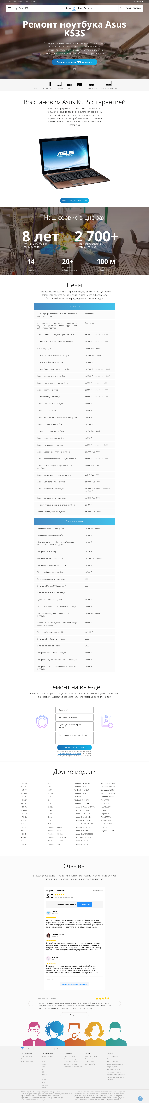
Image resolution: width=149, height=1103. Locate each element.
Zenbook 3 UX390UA (81, 810)
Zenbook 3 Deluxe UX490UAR (84, 807)
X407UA (24, 807)
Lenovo (44, 1075)
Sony (43, 1077)
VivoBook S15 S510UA (82, 787)
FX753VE (24, 827)
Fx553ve (24, 814)
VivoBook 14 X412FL (81, 797)
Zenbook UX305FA (81, 844)
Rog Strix (104, 827)
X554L (50, 810)
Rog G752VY (105, 803)
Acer (43, 1061)
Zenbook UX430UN (108, 797)
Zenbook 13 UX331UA (82, 814)
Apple (44, 1064)
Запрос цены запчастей (71, 1061)
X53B (49, 820)
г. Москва (137, 1)
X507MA (24, 790)
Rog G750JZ (105, 800)
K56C (49, 797)
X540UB (24, 810)
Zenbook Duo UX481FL (82, 817)
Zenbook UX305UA (108, 783)
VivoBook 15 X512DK (81, 800)
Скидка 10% (24, 8)
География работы (112, 1067)
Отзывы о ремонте (112, 1059)
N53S (49, 787)
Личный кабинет (30, 1)
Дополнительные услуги (50, 1059)
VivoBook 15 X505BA (55, 827)
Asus (43, 1067)
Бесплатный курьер (70, 1059)
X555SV (50, 807)
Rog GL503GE (106, 814)
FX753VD (24, 787)
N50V (49, 790)
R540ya (23, 837)
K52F (49, 803)
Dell (43, 1082)
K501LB (23, 844)
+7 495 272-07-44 (132, 8)
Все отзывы (74, 1015)
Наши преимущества (113, 1061)
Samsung (45, 1085)
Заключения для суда (70, 1064)
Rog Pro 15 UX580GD (108, 824)
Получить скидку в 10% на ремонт (74, 62)
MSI (43, 1069)
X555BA (23, 841)
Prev (30, 1003)
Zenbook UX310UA (108, 787)
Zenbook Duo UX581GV (82, 820)
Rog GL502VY (105, 810)
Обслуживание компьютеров (73, 1067)
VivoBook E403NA (54, 844)
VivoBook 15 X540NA (55, 834)
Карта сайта (24, 1098)
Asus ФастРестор (74, 8)
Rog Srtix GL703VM (107, 831)
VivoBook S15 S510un (55, 841)
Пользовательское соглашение (69, 753)
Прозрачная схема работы (115, 1064)
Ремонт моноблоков (27, 1061)
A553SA (50, 783)
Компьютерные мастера (114, 1069)
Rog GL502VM (106, 807)
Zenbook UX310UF (108, 790)
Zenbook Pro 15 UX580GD (83, 834)
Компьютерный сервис (114, 1072)
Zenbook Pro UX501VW (82, 837)
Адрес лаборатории (112, 1056)
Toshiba (44, 1080)
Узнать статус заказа (91, 1056)
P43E (49, 824)
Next (118, 1003)
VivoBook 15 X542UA (55, 831)
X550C (50, 817)
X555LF (23, 834)
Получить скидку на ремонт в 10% (74, 201)
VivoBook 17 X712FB (81, 803)
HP (43, 1072)
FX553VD (24, 820)
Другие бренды (58, 1098)
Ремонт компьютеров (27, 1059)
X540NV (24, 800)
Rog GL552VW (106, 817)
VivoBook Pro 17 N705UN (57, 837)
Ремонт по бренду (47, 1056)
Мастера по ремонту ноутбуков (116, 1075)
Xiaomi (44, 1088)
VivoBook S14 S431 (81, 793)
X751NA (24, 817)
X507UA (24, 803)
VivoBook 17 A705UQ (81, 790)
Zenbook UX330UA (108, 793)
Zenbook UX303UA (81, 841)
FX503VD (24, 797)
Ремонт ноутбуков (26, 1056)
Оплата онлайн (90, 1064)
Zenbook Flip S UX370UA (83, 827)
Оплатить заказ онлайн (14, 1)
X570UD (24, 793)
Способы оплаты (90, 1061)
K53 (49, 800)
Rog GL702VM (106, 820)
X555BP (23, 831)
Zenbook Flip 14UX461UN (83, 824)
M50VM (50, 793)
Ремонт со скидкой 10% (71, 1056)
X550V (50, 814)
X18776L (24, 783)
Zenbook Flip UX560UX (82, 831)
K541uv (23, 824)
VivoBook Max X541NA (82, 783)
